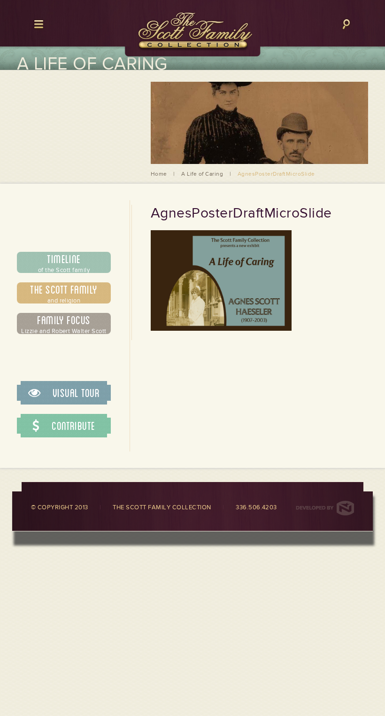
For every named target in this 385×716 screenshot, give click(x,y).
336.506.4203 (256, 507)
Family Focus (64, 323)
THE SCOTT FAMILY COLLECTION (162, 507)
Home (159, 174)
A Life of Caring (202, 174)
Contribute (72, 425)
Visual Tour (75, 392)
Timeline (64, 262)
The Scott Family (64, 293)
